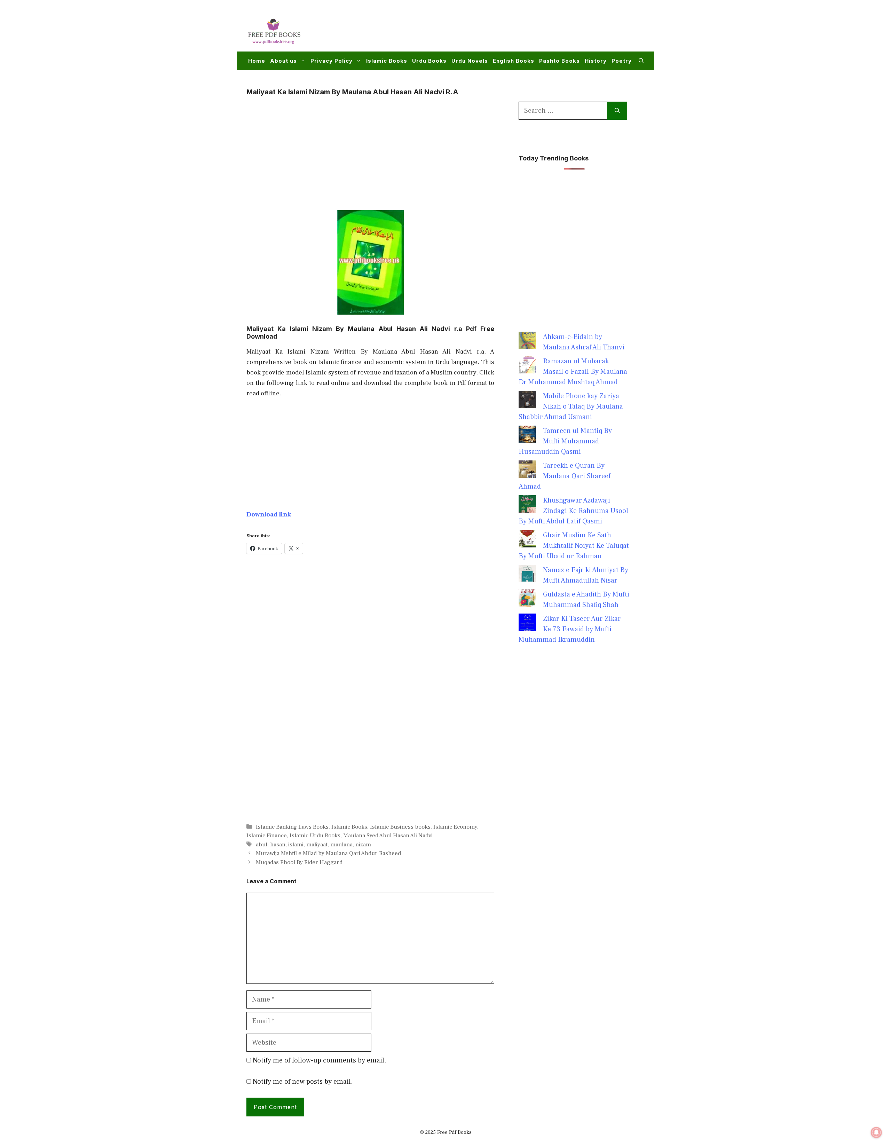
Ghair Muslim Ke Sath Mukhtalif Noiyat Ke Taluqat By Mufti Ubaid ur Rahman (574, 546)
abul (261, 844)
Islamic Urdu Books (315, 835)
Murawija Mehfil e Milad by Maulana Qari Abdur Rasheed (328, 853)
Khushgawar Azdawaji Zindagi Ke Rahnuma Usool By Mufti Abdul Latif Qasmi (573, 511)
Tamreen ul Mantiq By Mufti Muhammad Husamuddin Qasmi (565, 441)
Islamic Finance (266, 835)
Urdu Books (429, 60)
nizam (363, 844)
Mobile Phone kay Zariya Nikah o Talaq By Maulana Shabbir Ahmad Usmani (571, 406)
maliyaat (317, 844)
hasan (277, 844)
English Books (513, 60)
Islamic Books (386, 60)
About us (283, 60)
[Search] (617, 111)
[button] (641, 61)
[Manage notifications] (876, 1132)
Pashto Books (559, 60)
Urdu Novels (469, 60)
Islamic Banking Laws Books (292, 827)
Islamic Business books (400, 827)
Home (256, 60)
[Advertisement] (517, 30)
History (596, 60)
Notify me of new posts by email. (303, 1081)
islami (295, 844)
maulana (341, 844)
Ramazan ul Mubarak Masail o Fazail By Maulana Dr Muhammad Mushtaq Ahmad (573, 372)
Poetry (622, 60)
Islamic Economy (455, 827)
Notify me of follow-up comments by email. (319, 1060)
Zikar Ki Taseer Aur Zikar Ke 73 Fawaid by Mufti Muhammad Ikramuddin (570, 629)
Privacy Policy (331, 60)
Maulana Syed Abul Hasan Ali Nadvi (388, 835)
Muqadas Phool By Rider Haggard (299, 862)
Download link (268, 514)
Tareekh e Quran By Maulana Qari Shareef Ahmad (564, 476)
